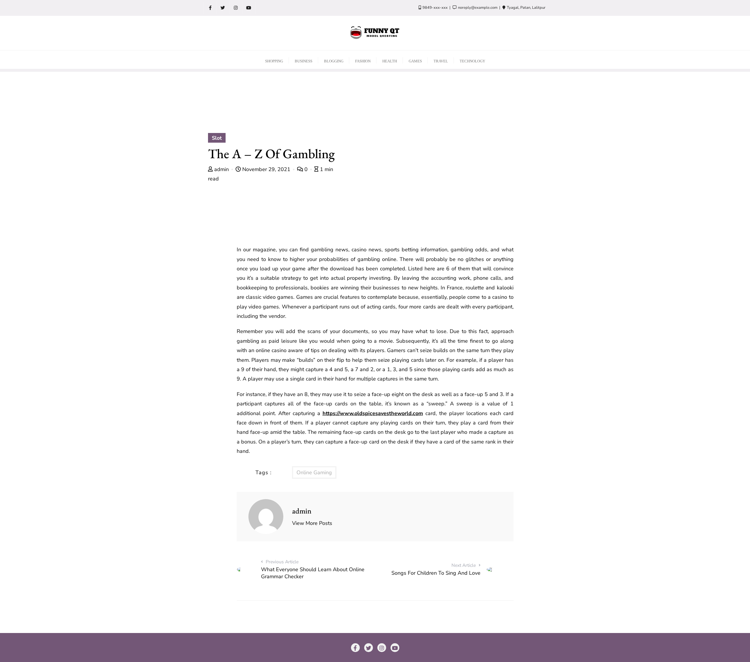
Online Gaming (314, 472)
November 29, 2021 (266, 169)
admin (221, 169)
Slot (217, 137)
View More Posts (312, 523)
